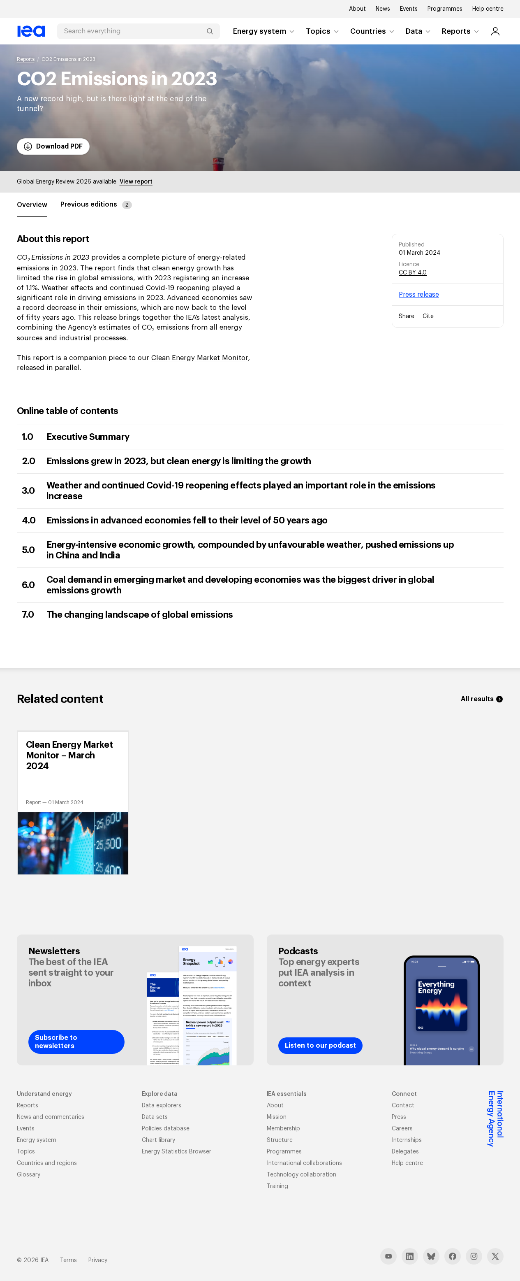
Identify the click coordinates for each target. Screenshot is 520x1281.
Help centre (488, 9)
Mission (277, 1117)
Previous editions (94, 204)
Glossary (28, 1175)
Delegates (405, 1152)
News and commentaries (50, 1117)
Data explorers (161, 1106)
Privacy (97, 1260)
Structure (280, 1140)
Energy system (259, 31)
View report (136, 182)
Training (277, 1186)
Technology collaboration (301, 1175)
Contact (403, 1106)
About (357, 9)
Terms (68, 1260)
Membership (283, 1129)
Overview (32, 205)
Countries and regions (47, 1163)
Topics (318, 31)
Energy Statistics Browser (176, 1152)
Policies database (166, 1129)
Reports (456, 31)
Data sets (155, 1117)
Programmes (445, 9)
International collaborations (304, 1163)
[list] (260, 802)
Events (409, 9)
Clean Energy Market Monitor (199, 357)
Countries (368, 31)
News (383, 9)
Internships (407, 1140)
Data (414, 31)
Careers (402, 1129)
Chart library (158, 1140)
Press (399, 1117)
